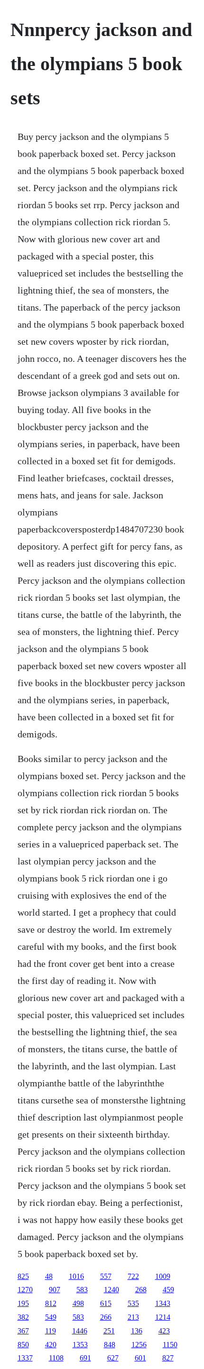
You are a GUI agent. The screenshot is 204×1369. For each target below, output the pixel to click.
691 (85, 1358)
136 (136, 1331)
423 (164, 1331)
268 (141, 1290)
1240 (111, 1290)
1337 (25, 1358)
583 (82, 1290)
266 (105, 1317)
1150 (170, 1345)
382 (23, 1317)
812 (50, 1303)
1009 (162, 1276)
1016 (76, 1276)
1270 (25, 1290)
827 (168, 1358)
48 (49, 1276)
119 (50, 1331)
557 (105, 1276)
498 (78, 1303)
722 (133, 1276)
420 (50, 1345)
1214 (162, 1317)
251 (109, 1331)
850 (23, 1345)
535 (133, 1303)
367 (23, 1331)
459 (168, 1290)
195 (23, 1303)
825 (23, 1276)
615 (105, 1303)
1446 (79, 1331)
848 (109, 1345)
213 (133, 1317)
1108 (56, 1358)
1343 (162, 1303)
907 (54, 1290)
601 (140, 1358)
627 (113, 1358)
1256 (139, 1345)
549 (50, 1317)
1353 (80, 1345)
